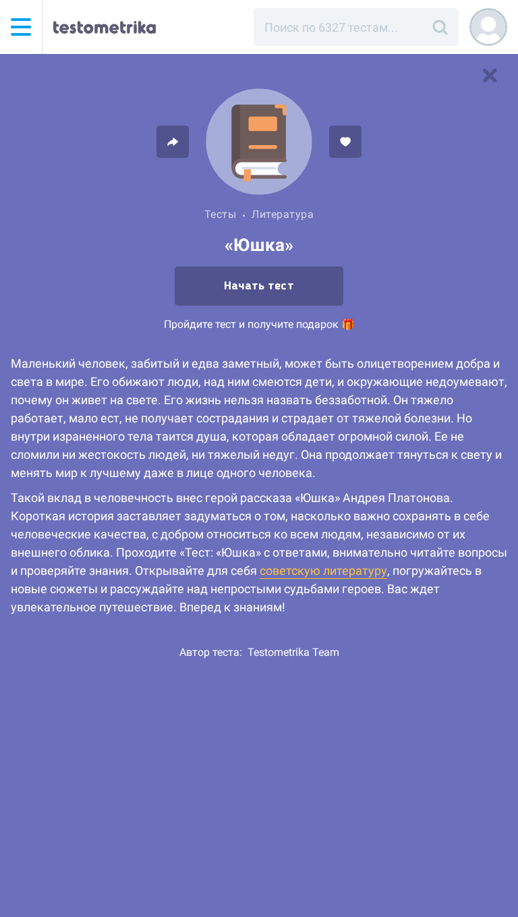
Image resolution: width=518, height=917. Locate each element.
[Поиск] (440, 27)
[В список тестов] (489, 75)
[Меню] (21, 27)
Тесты (220, 214)
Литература (283, 214)
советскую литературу (323, 570)
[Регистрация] (488, 27)
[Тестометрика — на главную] (104, 27)
